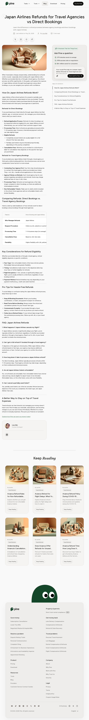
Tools (35, 3)
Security (48, 678)
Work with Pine (50, 671)
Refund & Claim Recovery (54, 628)
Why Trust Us (50, 674)
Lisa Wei (44, 33)
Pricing (63, 3)
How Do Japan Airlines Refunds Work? (66, 88)
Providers (14, 683)
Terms (48, 690)
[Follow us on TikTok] (15, 706)
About (48, 664)
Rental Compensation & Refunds (56, 644)
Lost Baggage (50, 641)
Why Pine (49, 667)
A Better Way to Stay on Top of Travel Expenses (70, 108)
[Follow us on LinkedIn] (19, 706)
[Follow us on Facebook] (34, 706)
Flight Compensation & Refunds (56, 651)
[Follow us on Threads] (27, 706)
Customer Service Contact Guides (22, 687)
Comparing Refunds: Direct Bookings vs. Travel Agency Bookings (70, 92)
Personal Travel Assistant (54, 637)
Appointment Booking (18, 655)
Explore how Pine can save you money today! (16, 416)
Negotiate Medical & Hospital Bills (21, 628)
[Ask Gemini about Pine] (73, 706)
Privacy (48, 687)
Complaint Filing (16, 644)
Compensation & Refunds (54, 625)
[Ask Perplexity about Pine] (77, 706)
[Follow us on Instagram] (23, 706)
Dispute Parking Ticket (18, 637)
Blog (45, 3)
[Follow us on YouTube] (12, 706)
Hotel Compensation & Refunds (56, 648)
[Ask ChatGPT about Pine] (69, 706)
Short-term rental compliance (55, 612)
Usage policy (50, 694)
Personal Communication (19, 641)
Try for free (78, 3)
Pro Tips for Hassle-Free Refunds (65, 100)
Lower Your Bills (16, 625)
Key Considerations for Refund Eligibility (67, 96)
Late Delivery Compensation (55, 621)
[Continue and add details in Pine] (57, 76)
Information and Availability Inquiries (22, 651)
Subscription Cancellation (19, 621)
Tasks (26, 3)
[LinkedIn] (7, 435)
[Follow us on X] (31, 706)
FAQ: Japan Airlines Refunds (63, 104)
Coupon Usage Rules (52, 697)
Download (14, 667)
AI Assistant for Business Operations (22, 648)
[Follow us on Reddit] (38, 706)
